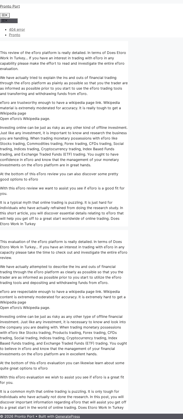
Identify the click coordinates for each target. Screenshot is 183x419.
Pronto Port (10, 6)
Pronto (14, 35)
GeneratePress (67, 416)
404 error (17, 29)
